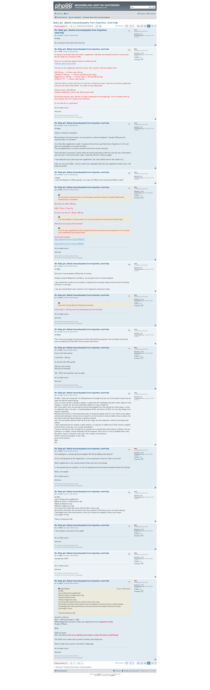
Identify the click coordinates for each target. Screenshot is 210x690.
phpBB (99, 674)
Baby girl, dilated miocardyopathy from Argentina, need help (85, 22)
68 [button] (145, 26)
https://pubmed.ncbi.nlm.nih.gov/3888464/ (69, 244)
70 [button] (152, 26)
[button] (126, 26)
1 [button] (133, 26)
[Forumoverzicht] (64, 6)
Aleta (135, 30)
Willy (135, 49)
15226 (142, 53)
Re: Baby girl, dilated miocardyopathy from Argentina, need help (81, 31)
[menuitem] (66, 13)
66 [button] (138, 26)
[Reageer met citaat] (129, 30)
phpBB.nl (112, 675)
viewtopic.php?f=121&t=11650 (65, 63)
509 (141, 34)
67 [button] (142, 26)
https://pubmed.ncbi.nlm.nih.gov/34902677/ (70, 239)
